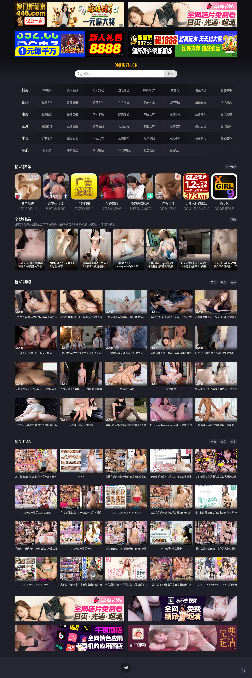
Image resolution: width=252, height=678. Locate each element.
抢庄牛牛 (226, 90)
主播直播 (200, 102)
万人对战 (98, 90)
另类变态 (226, 114)
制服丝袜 (149, 114)
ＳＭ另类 (226, 102)
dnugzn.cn (126, 65)
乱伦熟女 (200, 114)
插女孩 (47, 150)
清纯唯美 (175, 126)
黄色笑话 (200, 138)
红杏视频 (149, 150)
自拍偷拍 (72, 102)
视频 (25, 102)
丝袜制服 (175, 102)
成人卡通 (98, 114)
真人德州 (72, 90)
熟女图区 (200, 126)
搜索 (170, 74)
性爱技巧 (226, 138)
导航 (25, 150)
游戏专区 (123, 90)
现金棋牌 (200, 90)
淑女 (223, 441)
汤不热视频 (124, 150)
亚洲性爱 (46, 114)
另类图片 (226, 126)
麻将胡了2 (149, 90)
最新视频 (23, 282)
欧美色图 (98, 126)
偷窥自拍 (46, 126)
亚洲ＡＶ (46, 102)
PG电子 (47, 90)
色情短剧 (175, 150)
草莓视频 (98, 150)
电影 (25, 114)
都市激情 (46, 138)
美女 (213, 282)
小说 (25, 138)
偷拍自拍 (72, 114)
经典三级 (175, 114)
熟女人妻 (149, 102)
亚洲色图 (72, 126)
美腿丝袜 (149, 126)
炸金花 (175, 90)
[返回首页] (243, 670)
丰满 (213, 441)
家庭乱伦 (72, 138)
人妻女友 (98, 138)
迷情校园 (149, 138)
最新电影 (23, 441)
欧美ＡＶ (98, 102)
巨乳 (223, 282)
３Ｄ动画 (123, 102)
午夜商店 (72, 150)
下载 (233, 219)
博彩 (25, 90)
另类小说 (175, 138)
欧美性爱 (123, 114)
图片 (25, 126)
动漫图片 (123, 126)
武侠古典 (123, 138)
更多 (233, 282)
